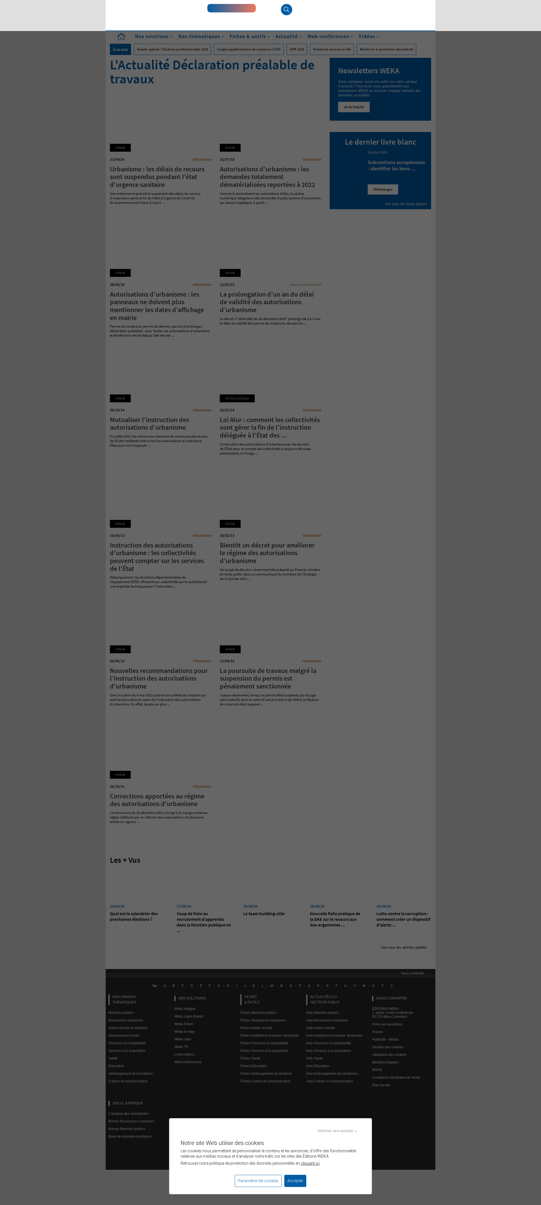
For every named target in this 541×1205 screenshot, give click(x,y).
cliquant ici (310, 1163)
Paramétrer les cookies (258, 1180)
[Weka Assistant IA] (231, 8)
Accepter (295, 1180)
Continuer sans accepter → (337, 1131)
